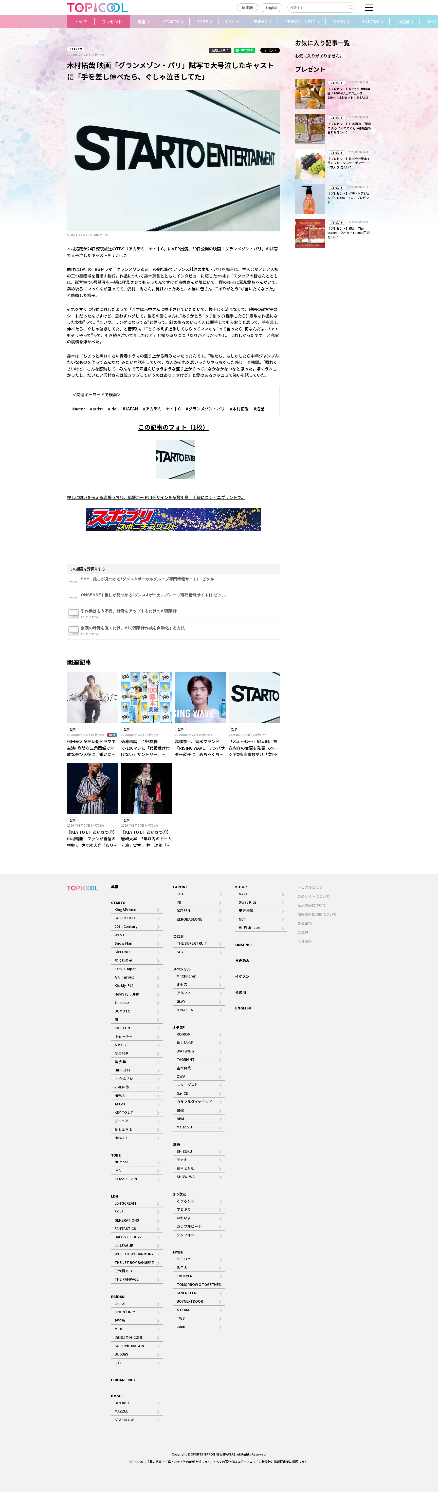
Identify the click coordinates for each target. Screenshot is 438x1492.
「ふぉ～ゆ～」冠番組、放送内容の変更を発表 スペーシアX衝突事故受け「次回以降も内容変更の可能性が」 (255, 751)
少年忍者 (122, 1053)
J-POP (179, 1027)
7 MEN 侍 (122, 1086)
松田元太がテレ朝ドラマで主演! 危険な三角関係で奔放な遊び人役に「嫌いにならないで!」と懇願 (91, 751)
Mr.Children (186, 976)
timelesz (122, 1002)
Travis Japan (126, 968)
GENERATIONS (127, 1220)
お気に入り (218, 50)
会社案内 (305, 941)
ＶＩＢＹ (184, 1258)
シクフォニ (185, 1234)
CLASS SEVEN (126, 1178)
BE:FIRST (122, 1402)
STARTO (171, 21)
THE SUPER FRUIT (192, 943)
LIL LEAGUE (124, 1245)
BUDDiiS (121, 1354)
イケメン (242, 976)
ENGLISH (243, 1007)
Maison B (184, 1126)
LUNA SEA (185, 1009)
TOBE (202, 21)
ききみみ (242, 960)
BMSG (339, 21)
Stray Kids (248, 902)
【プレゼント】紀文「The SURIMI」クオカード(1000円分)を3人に (349, 232)
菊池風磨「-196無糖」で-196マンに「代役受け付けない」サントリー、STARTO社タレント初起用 (145, 751)
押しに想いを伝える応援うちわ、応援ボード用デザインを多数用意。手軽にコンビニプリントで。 (156, 497)
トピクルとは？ (310, 887)
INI (179, 902)
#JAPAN (130, 409)
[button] (63, 21)
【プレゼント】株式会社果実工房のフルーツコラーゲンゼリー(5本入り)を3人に (348, 162)
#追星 (259, 409)
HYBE (178, 1252)
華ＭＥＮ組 (185, 1168)
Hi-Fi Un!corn (250, 927)
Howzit (121, 1137)
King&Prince (125, 909)
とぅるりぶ (185, 1200)
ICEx (118, 1362)
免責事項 (305, 923)
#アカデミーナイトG (162, 409)
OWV (181, 1076)
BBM (180, 1118)
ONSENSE (244, 944)
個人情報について (312, 905)
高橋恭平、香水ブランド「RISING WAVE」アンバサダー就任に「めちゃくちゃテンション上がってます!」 (200, 751)
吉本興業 (184, 1067)
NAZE (243, 893)
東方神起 (246, 910)
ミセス (182, 984)
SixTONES (123, 951)
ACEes (120, 1103)
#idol (113, 409)
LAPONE (371, 21)
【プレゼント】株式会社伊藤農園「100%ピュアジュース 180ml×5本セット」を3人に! (348, 93)
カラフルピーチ (189, 1226)
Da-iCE (182, 1093)
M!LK (118, 1328)
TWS (181, 1318)
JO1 (180, 893)
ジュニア (122, 1120)
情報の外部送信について (317, 914)
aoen (181, 1326)
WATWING (185, 1050)
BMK (180, 1110)
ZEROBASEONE (189, 919)
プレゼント (112, 21)
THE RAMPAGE (127, 1279)
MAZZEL (121, 1411)
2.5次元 (179, 1194)
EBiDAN (259, 21)
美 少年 (120, 1061)
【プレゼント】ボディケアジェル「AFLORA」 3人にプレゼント (348, 197)
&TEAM (183, 1309)
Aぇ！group (125, 977)
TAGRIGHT (186, 1059)
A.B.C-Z (121, 1044)
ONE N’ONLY (125, 1311)
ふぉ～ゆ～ (123, 1036)
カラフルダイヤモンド (194, 1101)
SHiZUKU (184, 1151)
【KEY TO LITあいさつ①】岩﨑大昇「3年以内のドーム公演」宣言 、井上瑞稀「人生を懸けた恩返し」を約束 (146, 841)
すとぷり (184, 1209)
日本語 (247, 7)
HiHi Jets (122, 1069)
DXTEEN (183, 910)
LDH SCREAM (125, 1203)
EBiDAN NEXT (300, 21)
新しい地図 (185, 1042)
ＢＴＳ (182, 1267)
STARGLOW (124, 1419)
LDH (230, 21)
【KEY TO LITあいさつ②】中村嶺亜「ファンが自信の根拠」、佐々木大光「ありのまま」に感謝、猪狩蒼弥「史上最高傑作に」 (92, 845)
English (272, 7)
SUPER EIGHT (126, 917)
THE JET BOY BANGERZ (134, 1262)
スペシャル (182, 968)
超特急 (120, 1320)
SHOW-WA (186, 1176)
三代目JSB (123, 1270)
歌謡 (176, 1144)
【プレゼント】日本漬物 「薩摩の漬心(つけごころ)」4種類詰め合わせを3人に (349, 128)
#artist (96, 409)
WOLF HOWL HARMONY (134, 1253)
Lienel (120, 1303)
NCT (242, 919)
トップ (81, 21)
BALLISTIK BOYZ (128, 1236)
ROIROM (184, 1034)
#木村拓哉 (239, 409)
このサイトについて (314, 896)
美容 (141, 21)
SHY (180, 951)
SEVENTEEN (187, 1292)
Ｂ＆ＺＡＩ (123, 1129)
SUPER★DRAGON (129, 1345)
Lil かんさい (124, 1078)
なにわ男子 (123, 960)
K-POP (241, 886)
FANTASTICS (125, 1228)
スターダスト (187, 1084)
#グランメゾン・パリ (205, 409)
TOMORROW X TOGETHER (199, 1284)
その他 (240, 992)
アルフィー (185, 992)
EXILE (119, 1211)
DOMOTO (123, 1010)
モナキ (182, 1159)
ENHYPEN (185, 1275)
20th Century (126, 926)
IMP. (118, 1170)
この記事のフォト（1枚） (173, 427)
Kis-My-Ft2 (124, 985)
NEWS (120, 1095)
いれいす (184, 1217)
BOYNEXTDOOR (190, 1301)
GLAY (181, 1001)
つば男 (403, 21)
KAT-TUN (122, 1027)
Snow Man (123, 943)
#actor (78, 409)
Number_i (123, 1161)
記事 (73, 729)
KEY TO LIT (124, 1112)
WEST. (120, 934)
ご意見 (303, 932)
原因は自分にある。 (131, 1337)
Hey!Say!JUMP (127, 994)
